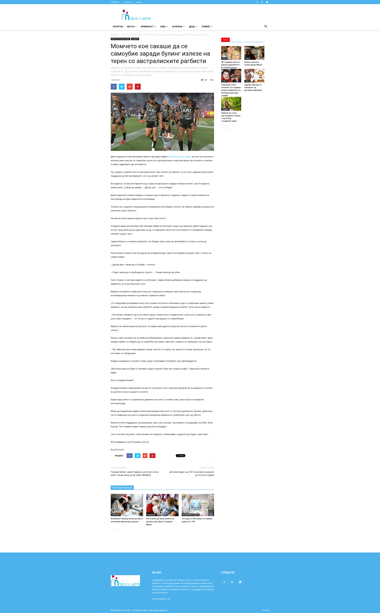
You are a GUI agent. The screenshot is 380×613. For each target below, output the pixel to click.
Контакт (265, 610)
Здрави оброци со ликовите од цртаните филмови (253, 87)
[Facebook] (257, 2)
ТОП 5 (224, 58)
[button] (265, 26)
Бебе (163, 26)
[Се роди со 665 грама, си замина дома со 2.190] (198, 505)
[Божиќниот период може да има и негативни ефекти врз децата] (127, 505)
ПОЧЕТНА (115, 34)
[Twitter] (267, 2)
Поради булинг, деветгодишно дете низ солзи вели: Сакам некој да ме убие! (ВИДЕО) (134, 473)
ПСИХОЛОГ (116, 515)
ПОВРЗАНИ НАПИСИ (122, 488)
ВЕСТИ (130, 26)
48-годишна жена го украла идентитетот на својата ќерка (230, 65)
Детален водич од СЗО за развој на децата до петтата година (191, 473)
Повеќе (206, 26)
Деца (192, 26)
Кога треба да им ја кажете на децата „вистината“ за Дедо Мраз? (160, 521)
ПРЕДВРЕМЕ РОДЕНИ (191, 515)
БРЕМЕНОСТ (147, 26)
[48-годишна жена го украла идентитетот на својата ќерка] (231, 53)
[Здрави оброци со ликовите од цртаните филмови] (254, 76)
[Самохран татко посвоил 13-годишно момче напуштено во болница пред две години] (231, 76)
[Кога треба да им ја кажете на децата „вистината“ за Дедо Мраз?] (162, 505)
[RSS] (262, 2)
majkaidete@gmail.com (182, 598)
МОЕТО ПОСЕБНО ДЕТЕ (132, 34)
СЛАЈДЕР (135, 39)
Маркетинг (128, 2)
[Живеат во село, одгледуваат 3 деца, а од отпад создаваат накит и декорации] (231, 104)
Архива (139, 2)
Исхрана (177, 26)
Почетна (118, 26)
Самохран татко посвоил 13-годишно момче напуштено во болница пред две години (231, 90)
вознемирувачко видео (179, 156)
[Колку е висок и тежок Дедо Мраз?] (254, 53)
